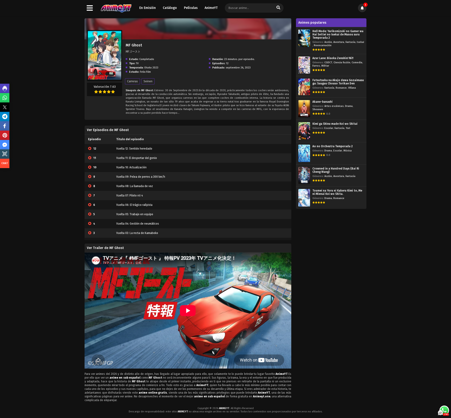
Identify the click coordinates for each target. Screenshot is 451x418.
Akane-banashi (322, 101)
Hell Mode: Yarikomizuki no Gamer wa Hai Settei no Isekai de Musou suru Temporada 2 (337, 34)
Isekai (360, 42)
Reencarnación (322, 45)
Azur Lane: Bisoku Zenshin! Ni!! (332, 58)
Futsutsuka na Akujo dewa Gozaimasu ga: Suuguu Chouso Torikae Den (338, 82)
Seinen (148, 81)
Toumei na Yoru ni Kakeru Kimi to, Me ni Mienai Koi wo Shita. (337, 192)
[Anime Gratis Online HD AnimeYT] (116, 8)
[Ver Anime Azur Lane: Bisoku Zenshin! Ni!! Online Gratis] (304, 65)
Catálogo (170, 8)
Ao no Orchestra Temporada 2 (332, 146)
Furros (316, 65)
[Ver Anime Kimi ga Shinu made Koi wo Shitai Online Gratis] (304, 131)
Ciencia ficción (342, 62)
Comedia (357, 62)
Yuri (348, 128)
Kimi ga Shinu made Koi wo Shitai (335, 123)
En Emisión (147, 8)
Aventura (338, 42)
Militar (325, 65)
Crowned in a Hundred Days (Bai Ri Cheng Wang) (335, 170)
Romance (341, 87)
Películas (191, 8)
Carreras (132, 81)
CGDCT (328, 62)
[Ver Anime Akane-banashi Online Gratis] (304, 108)
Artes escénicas (334, 106)
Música (347, 150)
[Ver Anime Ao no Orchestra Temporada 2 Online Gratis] (304, 153)
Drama (349, 106)
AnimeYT (211, 8)
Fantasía (350, 42)
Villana (352, 87)
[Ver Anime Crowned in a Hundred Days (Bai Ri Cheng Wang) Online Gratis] (304, 175)
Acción (328, 42)
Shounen (317, 109)
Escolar (328, 128)
